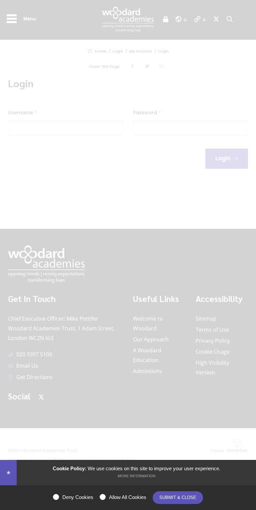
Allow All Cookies (127, 497)
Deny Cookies (77, 497)
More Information (136, 476)
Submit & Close (177, 497)
